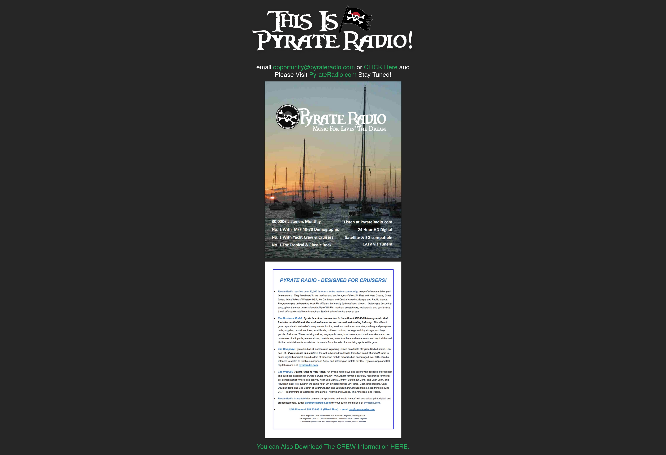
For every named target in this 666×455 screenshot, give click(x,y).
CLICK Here (381, 66)
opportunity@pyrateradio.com (314, 66)
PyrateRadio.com (333, 74)
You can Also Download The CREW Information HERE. (333, 446)
